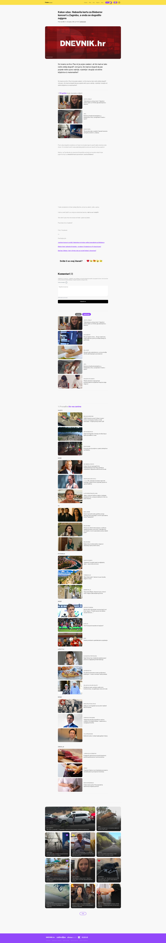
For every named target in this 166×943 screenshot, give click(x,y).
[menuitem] (119, 2)
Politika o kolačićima (84, 940)
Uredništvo (48, 940)
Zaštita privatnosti (74, 940)
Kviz (94, 2)
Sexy (102, 2)
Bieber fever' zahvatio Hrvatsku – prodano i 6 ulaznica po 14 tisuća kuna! (79, 246)
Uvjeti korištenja (66, 940)
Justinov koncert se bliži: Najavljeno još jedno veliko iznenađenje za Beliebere (81, 242)
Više (83, 913)
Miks (90, 2)
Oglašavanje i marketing (56, 940)
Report (97, 2)
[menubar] (119, 2)
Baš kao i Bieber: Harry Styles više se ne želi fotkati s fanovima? (77, 250)
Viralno (85, 2)
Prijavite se (83, 301)
